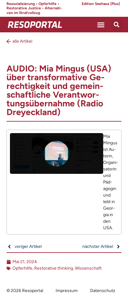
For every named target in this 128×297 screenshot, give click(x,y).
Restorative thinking (53, 268)
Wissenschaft (88, 268)
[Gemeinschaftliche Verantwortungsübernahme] (64, 182)
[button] (101, 24)
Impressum (67, 290)
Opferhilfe (22, 268)
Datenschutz (102, 290)
